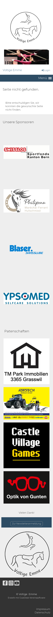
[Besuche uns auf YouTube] (16, 584)
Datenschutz (42, 612)
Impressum (43, 609)
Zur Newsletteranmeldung (26, 523)
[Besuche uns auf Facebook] (5, 584)
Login (47, 70)
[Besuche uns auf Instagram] (11, 584)
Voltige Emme (12, 70)
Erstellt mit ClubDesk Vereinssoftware (26, 598)
